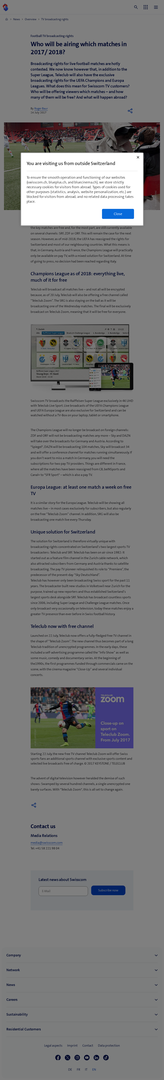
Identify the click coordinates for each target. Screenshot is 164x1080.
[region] (82, 189)
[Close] (138, 157)
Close (118, 213)
